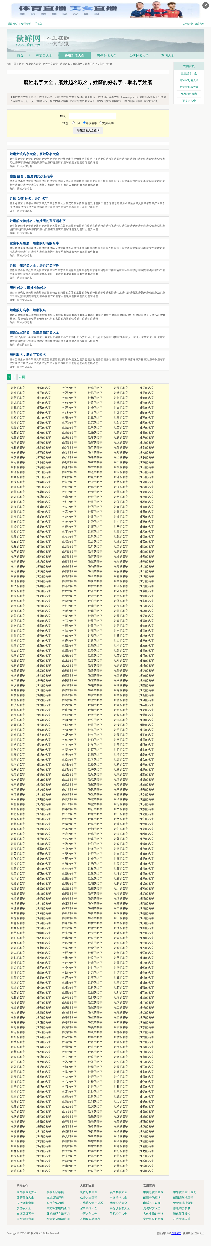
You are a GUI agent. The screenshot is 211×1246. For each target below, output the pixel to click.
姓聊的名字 (69, 943)
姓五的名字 (69, 814)
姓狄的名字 (146, 472)
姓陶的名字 (18, 412)
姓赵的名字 (18, 387)
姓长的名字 (43, 903)
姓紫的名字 (18, 913)
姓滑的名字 (95, 546)
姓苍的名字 (69, 620)
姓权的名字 (121, 715)
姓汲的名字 (43, 561)
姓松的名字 (121, 561)
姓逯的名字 (146, 715)
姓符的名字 (95, 591)
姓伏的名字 (146, 477)
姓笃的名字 (18, 1022)
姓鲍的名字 (43, 437)
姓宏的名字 (95, 1076)
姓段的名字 (18, 566)
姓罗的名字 (69, 447)
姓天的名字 (121, 888)
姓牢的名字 (69, 1126)
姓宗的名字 (43, 531)
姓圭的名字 (121, 1007)
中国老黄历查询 (153, 1192)
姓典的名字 (69, 1161)
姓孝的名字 (121, 799)
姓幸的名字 (121, 596)
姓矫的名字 (69, 1052)
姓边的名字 (121, 640)
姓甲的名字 (18, 1061)
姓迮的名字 (69, 1131)
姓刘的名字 (121, 591)
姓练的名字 (43, 819)
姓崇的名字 (95, 1121)
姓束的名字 (43, 596)
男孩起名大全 (107, 55)
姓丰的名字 (146, 705)
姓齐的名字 (69, 457)
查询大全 (167, 55)
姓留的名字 (146, 1057)
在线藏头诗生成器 (91, 1202)
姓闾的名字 (146, 1131)
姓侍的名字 (146, 1047)
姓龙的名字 (69, 596)
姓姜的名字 (43, 412)
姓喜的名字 (18, 843)
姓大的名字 (146, 1096)
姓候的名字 (69, 774)
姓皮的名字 (18, 457)
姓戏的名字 (43, 1027)
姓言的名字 (43, 749)
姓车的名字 (146, 571)
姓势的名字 (121, 967)
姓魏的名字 (146, 407)
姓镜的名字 (69, 883)
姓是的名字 (146, 1101)
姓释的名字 (18, 1151)
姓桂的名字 (146, 635)
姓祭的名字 (43, 898)
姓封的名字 (69, 556)
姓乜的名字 (43, 705)
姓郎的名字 (146, 422)
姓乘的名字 (43, 1057)
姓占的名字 (121, 1136)
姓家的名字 (43, 556)
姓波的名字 (69, 888)
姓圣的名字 (43, 1037)
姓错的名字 (121, 947)
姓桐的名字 (69, 987)
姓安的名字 (18, 452)
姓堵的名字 (95, 630)
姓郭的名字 (146, 501)
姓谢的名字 (95, 412)
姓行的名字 (95, 809)
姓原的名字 (121, 759)
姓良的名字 (43, 1161)
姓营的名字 (69, 838)
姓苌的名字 (121, 987)
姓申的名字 (43, 630)
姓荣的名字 (18, 551)
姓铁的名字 (18, 1116)
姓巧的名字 (69, 1086)
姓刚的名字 (95, 908)
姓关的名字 (43, 710)
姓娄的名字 (18, 501)
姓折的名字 (146, 863)
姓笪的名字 (69, 744)
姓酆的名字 (18, 437)
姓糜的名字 (95, 561)
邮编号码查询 (152, 1197)
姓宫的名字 (121, 581)
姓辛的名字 (121, 695)
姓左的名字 (18, 541)
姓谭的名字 (69, 625)
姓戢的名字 (121, 962)
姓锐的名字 (95, 1116)
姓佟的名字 (18, 749)
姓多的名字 (18, 1091)
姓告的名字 (43, 1121)
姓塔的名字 (121, 893)
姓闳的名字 (43, 1116)
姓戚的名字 (69, 412)
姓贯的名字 (146, 1121)
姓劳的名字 (121, 625)
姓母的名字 (121, 804)
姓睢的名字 (95, 962)
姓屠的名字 (43, 615)
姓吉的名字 (95, 541)
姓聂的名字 (95, 690)
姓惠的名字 (121, 551)
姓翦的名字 (18, 1136)
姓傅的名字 (146, 452)
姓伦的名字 (69, 799)
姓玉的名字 (43, 982)
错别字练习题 (55, 1202)
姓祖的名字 (43, 591)
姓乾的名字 (95, 1002)
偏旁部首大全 (25, 1197)
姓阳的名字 (146, 744)
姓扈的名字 (146, 640)
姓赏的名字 (121, 739)
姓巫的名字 (69, 566)
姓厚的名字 (146, 1017)
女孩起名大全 (139, 55)
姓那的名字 (18, 700)
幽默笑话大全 (118, 1202)
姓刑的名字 (43, 1012)
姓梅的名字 (18, 506)
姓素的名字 (69, 903)
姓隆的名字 (146, 685)
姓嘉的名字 (43, 918)
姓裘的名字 (69, 526)
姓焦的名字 (121, 566)
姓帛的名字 (146, 848)
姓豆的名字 (18, 853)
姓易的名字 (18, 665)
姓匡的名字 (69, 675)
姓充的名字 (43, 655)
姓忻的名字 (43, 779)
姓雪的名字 (95, 928)
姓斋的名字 (146, 1146)
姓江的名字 (69, 501)
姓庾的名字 (121, 665)
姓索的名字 (43, 610)
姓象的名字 (18, 1166)
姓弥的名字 (121, 903)
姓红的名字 (43, 715)
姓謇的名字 (121, 878)
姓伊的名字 (95, 581)
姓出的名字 (69, 938)
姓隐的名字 (146, 898)
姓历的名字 (95, 1136)
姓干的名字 (121, 526)
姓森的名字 (18, 1106)
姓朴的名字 (121, 1086)
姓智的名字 (146, 1022)
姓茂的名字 (69, 873)
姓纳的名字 (43, 759)
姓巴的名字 (146, 566)
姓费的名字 (121, 437)
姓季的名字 (43, 496)
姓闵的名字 (146, 492)
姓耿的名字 (146, 670)
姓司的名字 (146, 596)
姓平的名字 (121, 462)
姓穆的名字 (43, 467)
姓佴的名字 (69, 739)
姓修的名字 (95, 824)
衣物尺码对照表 (90, 1219)
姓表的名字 (95, 943)
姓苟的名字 (95, 1066)
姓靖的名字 (121, 1106)
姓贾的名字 (121, 496)
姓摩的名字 (43, 1076)
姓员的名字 (95, 1027)
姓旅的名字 (95, 814)
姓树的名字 (95, 987)
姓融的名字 (43, 695)
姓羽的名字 (18, 1141)
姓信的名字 (69, 824)
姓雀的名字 (95, 858)
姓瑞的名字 (43, 923)
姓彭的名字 (121, 422)
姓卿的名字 (43, 799)
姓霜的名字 (69, 928)
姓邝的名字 (69, 769)
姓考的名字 (95, 759)
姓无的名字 (95, 933)
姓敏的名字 (121, 1071)
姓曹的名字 (43, 407)
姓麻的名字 (69, 496)
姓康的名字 (95, 457)
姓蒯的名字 (69, 710)
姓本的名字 (146, 928)
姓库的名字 (69, 690)
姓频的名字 (69, 1101)
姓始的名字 (43, 893)
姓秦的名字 (146, 397)
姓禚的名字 (146, 883)
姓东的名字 (95, 680)
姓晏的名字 (95, 650)
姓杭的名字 (69, 536)
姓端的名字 (146, 1166)
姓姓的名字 (18, 943)
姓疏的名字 (69, 972)
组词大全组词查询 (58, 1219)
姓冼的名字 (43, 962)
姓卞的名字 (43, 457)
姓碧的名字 (43, 888)
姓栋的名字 (69, 1121)
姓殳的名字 (146, 680)
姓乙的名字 (69, 1061)
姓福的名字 (69, 749)
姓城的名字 (69, 764)
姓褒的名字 (146, 1116)
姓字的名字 (121, 923)
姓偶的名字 (43, 1047)
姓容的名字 (95, 660)
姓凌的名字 (69, 516)
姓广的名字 (18, 680)
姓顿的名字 (43, 952)
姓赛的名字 (43, 1052)
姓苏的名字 (146, 417)
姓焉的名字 (69, 1027)
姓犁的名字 (18, 833)
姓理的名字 (95, 799)
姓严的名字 (69, 407)
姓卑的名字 (69, 754)
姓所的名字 (146, 784)
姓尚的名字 (121, 645)
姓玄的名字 (69, 1057)
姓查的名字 (121, 710)
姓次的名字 (146, 947)
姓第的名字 (43, 784)
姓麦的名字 (18, 754)
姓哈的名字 (18, 744)
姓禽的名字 (43, 858)
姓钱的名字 (43, 387)
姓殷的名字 (43, 447)
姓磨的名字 (43, 977)
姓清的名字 (121, 754)
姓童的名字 (95, 501)
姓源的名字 (43, 943)
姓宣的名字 (95, 531)
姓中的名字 (43, 1156)
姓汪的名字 (43, 472)
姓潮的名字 (95, 883)
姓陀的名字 (146, 903)
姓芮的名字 (95, 556)
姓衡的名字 (69, 670)
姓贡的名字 (95, 625)
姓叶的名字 (95, 596)
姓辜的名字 (18, 769)
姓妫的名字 (69, 759)
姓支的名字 (18, 521)
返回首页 (13, 23)
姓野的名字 (69, 858)
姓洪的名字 (95, 536)
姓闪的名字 (69, 893)
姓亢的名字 (43, 734)
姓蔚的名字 (69, 685)
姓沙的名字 (18, 705)
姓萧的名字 (69, 467)
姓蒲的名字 (95, 606)
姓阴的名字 (146, 615)
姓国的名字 (95, 675)
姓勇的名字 (95, 819)
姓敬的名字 (43, 809)
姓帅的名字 (146, 729)
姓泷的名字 (146, 1037)
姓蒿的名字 (43, 992)
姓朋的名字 (69, 1141)
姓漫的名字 (43, 833)
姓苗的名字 (121, 427)
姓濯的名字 (121, 873)
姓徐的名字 (146, 506)
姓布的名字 (95, 848)
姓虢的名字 (95, 992)
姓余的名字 (146, 457)
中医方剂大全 (88, 1213)
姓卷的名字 (43, 957)
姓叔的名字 (69, 1037)
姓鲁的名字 (18, 427)
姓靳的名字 (18, 561)
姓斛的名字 (69, 982)
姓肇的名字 (69, 1017)
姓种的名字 (18, 962)
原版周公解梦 (181, 1208)
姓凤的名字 (146, 427)
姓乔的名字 (121, 615)
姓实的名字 (95, 1166)
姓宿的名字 (18, 606)
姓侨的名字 (69, 1170)
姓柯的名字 (43, 521)
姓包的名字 (121, 536)
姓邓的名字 (146, 531)
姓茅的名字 (121, 482)
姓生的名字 (43, 868)
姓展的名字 (95, 938)
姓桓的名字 (69, 719)
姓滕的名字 (18, 447)
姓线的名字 (18, 982)
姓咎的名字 (121, 1042)
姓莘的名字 (146, 620)
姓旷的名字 (95, 1047)
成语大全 (199, 23)
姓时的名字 (121, 452)
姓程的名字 (18, 546)
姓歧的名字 (121, 1111)
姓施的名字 (121, 402)
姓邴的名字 (69, 561)
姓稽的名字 (43, 546)
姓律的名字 (69, 1096)
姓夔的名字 (121, 685)
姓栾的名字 (43, 586)
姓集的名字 (43, 1166)
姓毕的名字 (95, 447)
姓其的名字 (95, 1156)
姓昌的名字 (69, 427)
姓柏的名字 (18, 417)
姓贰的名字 (121, 1170)
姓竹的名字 (121, 749)
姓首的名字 (121, 1027)
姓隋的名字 (69, 992)
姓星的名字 (18, 893)
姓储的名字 (146, 556)
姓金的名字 (121, 407)
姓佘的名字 (43, 739)
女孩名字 (108, 123)
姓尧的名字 (146, 789)
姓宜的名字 (121, 853)
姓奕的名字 (121, 1141)
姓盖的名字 (18, 719)
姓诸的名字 (146, 536)
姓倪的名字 (121, 442)
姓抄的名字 (95, 1091)
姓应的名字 (18, 531)
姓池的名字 (95, 615)
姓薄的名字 (121, 601)
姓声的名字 (69, 833)
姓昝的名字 (69, 521)
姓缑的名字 (18, 734)
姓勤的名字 (95, 829)
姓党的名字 (18, 625)
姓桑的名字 (121, 635)
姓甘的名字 (95, 586)
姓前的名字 (18, 1047)
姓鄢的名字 (146, 724)
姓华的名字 (95, 407)
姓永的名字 (146, 794)
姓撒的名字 (43, 1126)
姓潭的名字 (146, 878)
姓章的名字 (95, 417)
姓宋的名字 (95, 482)
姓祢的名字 (18, 1081)
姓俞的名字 (69, 432)
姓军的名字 (121, 809)
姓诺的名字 (43, 1111)
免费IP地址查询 (183, 1202)
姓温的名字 (18, 650)
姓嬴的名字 (43, 1101)
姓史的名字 (69, 437)
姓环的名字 (95, 1052)
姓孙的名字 (69, 387)
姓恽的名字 (146, 967)
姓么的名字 (69, 1081)
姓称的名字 (18, 1131)
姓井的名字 (146, 561)
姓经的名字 (18, 526)
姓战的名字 (121, 774)
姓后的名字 (146, 710)
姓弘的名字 (43, 675)
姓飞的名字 (18, 858)
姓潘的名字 (18, 422)
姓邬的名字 (146, 447)
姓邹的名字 (121, 412)
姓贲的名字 (121, 531)
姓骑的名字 (69, 863)
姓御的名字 (18, 1037)
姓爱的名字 (121, 744)
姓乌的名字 (95, 566)
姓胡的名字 (43, 516)
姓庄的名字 (69, 650)
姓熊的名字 (18, 487)
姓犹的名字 (95, 789)
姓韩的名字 (69, 397)
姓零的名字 (18, 784)
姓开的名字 (146, 764)
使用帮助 (26, 23)
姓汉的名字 (69, 819)
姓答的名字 (95, 1061)
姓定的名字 (69, 1091)
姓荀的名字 (69, 551)
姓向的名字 (121, 660)
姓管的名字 (95, 521)
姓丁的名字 (69, 531)
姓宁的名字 (146, 581)
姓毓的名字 (146, 1106)
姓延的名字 (146, 1052)
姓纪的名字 (43, 487)
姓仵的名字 (146, 1007)
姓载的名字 (95, 833)
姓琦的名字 (95, 893)
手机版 (38, 23)
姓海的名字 (95, 729)
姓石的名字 (43, 541)
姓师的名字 (18, 690)
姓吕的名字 (95, 402)
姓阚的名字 (146, 695)
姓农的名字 (146, 645)
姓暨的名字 (18, 670)
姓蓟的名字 (95, 601)
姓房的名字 (43, 526)
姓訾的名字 (95, 695)
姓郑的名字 (18, 392)
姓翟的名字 (43, 625)
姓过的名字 (43, 754)
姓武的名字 (69, 591)
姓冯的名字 (69, 392)
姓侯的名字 (18, 576)
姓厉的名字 (146, 586)
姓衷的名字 (95, 1012)
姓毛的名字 (95, 472)
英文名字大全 (118, 1192)
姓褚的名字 (121, 392)
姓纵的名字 (95, 878)
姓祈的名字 (95, 913)
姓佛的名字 (18, 908)
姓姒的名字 (95, 1141)
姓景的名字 (146, 591)
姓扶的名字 (69, 630)
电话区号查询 (152, 1202)
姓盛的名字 (43, 506)
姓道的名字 (121, 833)
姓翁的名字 (43, 551)
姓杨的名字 (95, 397)
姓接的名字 (95, 888)
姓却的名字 (69, 635)
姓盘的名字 (121, 982)
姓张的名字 (146, 402)
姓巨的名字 (43, 838)
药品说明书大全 (120, 1208)
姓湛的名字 (18, 472)
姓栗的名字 (43, 853)
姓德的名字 (95, 754)
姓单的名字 (43, 536)
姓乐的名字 (69, 452)
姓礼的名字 (18, 804)
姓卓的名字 (146, 610)
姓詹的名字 (18, 596)
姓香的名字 (69, 1151)
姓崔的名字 (69, 541)
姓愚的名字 (18, 933)
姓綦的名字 (146, 1076)
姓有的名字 (95, 734)
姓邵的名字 (146, 467)
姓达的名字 (69, 779)
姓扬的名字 (18, 918)
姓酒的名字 (18, 898)
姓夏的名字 (95, 511)
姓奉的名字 (69, 809)
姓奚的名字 (69, 422)
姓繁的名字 (18, 1111)
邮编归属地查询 (183, 1197)
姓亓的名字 (146, 824)
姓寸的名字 (146, 943)
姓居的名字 (43, 670)
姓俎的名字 (18, 1012)
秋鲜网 (34, 1233)
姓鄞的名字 (146, 774)
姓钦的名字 (43, 729)
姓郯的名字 (43, 997)
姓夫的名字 (146, 1032)
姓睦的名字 (121, 824)
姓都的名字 (121, 670)
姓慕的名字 (69, 655)
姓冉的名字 (121, 630)
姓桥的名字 (95, 923)
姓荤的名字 (95, 1146)
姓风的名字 (18, 878)
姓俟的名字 (146, 1061)
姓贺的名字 (95, 442)
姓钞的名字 (146, 843)
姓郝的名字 (121, 447)
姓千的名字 (121, 918)
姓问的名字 (18, 799)
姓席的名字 (18, 496)
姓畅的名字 (121, 1066)
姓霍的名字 (95, 516)
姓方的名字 (43, 432)
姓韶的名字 (18, 601)
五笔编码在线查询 (58, 1213)
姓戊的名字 (146, 1126)
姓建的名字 (95, 838)
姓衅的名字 (95, 1037)
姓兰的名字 (18, 873)
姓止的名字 (146, 962)
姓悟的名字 (121, 1076)
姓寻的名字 (121, 938)
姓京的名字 (69, 1156)
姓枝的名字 (95, 868)
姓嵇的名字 (43, 774)
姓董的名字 (18, 492)
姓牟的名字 (18, 739)
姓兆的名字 (43, 1071)
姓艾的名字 (43, 660)
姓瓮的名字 (146, 972)
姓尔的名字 (121, 1022)
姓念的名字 (95, 947)
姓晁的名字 (121, 690)
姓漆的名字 (121, 1131)
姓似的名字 (43, 883)
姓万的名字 (146, 516)
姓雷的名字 (69, 442)
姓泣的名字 (95, 957)
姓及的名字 (146, 838)
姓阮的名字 (95, 492)
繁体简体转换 (181, 1213)
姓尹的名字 (95, 467)
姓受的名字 (18, 1042)
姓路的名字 (146, 496)
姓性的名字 (121, 928)
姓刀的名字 (95, 972)
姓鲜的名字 (95, 853)
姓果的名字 (43, 1151)
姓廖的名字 (95, 665)
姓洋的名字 (121, 997)
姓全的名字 (95, 576)
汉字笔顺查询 (25, 1202)
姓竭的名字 (18, 1170)
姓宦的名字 (18, 660)
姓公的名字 (95, 719)
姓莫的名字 (146, 521)
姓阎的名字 (18, 655)
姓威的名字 (121, 1096)
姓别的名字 (43, 650)
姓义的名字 (43, 804)
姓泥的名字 (95, 1007)
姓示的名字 (69, 1111)
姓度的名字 (121, 1047)
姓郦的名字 (18, 635)
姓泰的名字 (18, 1146)
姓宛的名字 (18, 774)
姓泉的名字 (18, 759)
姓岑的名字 (18, 442)
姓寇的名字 (146, 675)
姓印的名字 (146, 601)
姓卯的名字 (18, 1066)
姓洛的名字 (18, 1002)
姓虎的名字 (18, 863)
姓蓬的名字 (69, 576)
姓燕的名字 (18, 645)
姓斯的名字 (43, 947)
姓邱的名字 (18, 511)
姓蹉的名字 (121, 952)
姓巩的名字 (43, 690)
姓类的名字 (43, 1066)
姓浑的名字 (18, 972)
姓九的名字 (121, 1012)
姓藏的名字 (43, 848)
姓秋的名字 (43, 581)
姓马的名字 (95, 427)
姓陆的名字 (146, 546)
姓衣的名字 (69, 848)
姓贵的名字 (95, 1131)
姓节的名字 (146, 853)
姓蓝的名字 (121, 492)
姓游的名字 (69, 715)
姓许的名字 (43, 402)
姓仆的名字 (121, 1032)
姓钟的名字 (18, 987)
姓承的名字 (43, 789)
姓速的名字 (18, 888)
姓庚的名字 (18, 1076)
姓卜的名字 (43, 462)
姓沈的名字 (43, 397)
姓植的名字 (121, 1052)
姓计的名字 (121, 477)
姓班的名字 (146, 576)
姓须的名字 (121, 705)
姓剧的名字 (69, 784)
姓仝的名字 (69, 967)
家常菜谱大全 (88, 1208)
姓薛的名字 (43, 442)
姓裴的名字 (121, 546)
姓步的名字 (95, 670)
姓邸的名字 (43, 1032)
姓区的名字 (43, 764)
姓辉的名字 (121, 794)
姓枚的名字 (69, 1106)
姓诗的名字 (95, 918)
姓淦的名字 (146, 997)
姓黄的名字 (146, 462)
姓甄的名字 (146, 551)
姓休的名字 (18, 1121)
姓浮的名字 (69, 952)
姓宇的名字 (69, 898)
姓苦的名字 (121, 1156)
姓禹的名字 (121, 472)
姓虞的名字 (121, 516)
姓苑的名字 (121, 784)
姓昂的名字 (95, 1096)
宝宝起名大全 (189, 73)
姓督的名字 (146, 719)
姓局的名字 (18, 764)
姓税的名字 (121, 1126)
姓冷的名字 (69, 695)
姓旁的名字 (121, 1121)
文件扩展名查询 (153, 1219)
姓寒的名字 (18, 928)
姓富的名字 (43, 566)
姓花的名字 (18, 432)
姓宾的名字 (95, 1151)
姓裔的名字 (18, 1057)
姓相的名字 (95, 710)
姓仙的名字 (121, 898)
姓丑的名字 (18, 1071)
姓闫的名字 (69, 724)
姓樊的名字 (18, 516)
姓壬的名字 (18, 1086)
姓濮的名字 (18, 640)
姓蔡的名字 (121, 511)
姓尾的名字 (121, 1057)
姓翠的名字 (146, 1161)
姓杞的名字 (95, 784)
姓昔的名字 (18, 1052)
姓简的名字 (43, 700)
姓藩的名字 (69, 1032)
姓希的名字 (146, 833)
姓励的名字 (146, 769)
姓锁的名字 (43, 987)
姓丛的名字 (18, 868)
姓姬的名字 (18, 630)
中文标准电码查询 (58, 1208)
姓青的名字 (146, 908)
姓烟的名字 (43, 928)
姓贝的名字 (43, 477)
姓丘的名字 (69, 804)
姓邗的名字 (18, 997)
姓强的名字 (95, 496)
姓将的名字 (18, 814)
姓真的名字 (69, 1136)
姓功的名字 (69, 1076)
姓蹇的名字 (121, 1146)
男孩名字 (91, 123)
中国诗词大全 (118, 1197)
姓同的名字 (43, 967)
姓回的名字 (146, 1086)
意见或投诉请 (169, 1233)
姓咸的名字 (69, 610)
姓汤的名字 (146, 442)
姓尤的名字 (18, 402)
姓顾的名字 (69, 462)
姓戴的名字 (43, 482)
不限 (77, 123)
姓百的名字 (95, 749)
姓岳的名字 (121, 729)
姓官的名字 (121, 848)
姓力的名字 (146, 829)
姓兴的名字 (18, 829)
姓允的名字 (43, 1061)
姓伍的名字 (121, 457)
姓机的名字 (146, 982)
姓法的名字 (95, 724)
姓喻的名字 (146, 412)
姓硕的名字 (43, 1146)
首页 (20, 55)
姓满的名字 (18, 675)
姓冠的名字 (121, 1151)
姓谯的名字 (43, 744)
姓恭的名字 (18, 809)
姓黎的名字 (69, 601)
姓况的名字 (69, 734)
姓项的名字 (121, 487)
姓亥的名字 (18, 1126)
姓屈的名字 (95, 487)
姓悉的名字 (69, 1022)
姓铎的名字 (95, 982)
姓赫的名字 (121, 1166)
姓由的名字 (146, 1042)
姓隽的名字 (95, 898)
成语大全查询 (88, 1197)
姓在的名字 (146, 1111)
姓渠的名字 (69, 878)
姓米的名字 (18, 477)
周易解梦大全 (152, 1208)
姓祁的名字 (69, 472)
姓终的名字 (146, 665)
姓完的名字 (18, 947)
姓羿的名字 (121, 556)
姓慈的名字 (146, 799)
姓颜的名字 (121, 501)
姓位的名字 (69, 794)
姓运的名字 (69, 1042)
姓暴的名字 (69, 586)
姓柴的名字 (121, 650)
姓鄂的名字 (18, 610)
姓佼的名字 (95, 1057)
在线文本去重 (181, 1219)
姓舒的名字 (69, 487)
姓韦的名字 (43, 427)
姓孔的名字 (18, 407)
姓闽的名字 (43, 824)
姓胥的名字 (18, 620)
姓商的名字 (146, 734)
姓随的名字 (69, 1066)
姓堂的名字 (95, 804)
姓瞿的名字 (146, 650)
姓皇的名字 (95, 1170)
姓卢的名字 (121, 521)
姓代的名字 (43, 1131)
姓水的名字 (43, 417)
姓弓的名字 (18, 571)
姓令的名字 (43, 814)
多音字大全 (24, 1208)
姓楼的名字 (95, 764)
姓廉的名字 (146, 437)
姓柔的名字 (121, 908)
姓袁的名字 (121, 432)
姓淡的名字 (146, 893)
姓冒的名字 (18, 1096)
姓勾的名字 (146, 690)
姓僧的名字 (18, 903)
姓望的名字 (18, 838)
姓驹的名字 (95, 863)
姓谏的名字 (121, 1116)
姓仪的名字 (146, 804)
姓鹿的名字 (121, 858)
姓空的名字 (95, 700)
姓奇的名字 (69, 908)
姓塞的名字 (95, 1042)
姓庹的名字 (95, 977)
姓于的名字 (95, 452)
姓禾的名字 (95, 1111)
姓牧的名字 (43, 571)
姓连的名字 (95, 655)
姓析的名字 (69, 913)
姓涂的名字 (18, 729)
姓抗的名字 (43, 1081)
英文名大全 (44, 55)
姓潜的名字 (69, 957)
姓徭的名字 (43, 1007)
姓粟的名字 (69, 853)
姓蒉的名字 (18, 977)
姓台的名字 (146, 759)
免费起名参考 (189, 93)
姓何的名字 (69, 402)
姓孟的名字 (95, 462)
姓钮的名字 (121, 541)
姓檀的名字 (146, 868)
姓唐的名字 (95, 437)
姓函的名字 (18, 1161)
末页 (22, 377)
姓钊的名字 (95, 1101)
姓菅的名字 (146, 987)
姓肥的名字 (146, 858)
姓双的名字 (95, 620)
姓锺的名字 (121, 506)
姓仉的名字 (121, 719)
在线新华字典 (55, 1192)
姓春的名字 (146, 873)
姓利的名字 (43, 685)
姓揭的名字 (121, 913)
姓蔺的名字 (18, 615)
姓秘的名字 (146, 1141)
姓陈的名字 (95, 392)
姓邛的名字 (146, 992)
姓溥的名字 (69, 918)
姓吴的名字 (146, 387)
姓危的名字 (43, 501)
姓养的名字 (69, 705)
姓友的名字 (121, 1061)
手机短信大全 (118, 1213)
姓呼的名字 (18, 1101)
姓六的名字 (18, 779)
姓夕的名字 (18, 1156)
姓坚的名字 (121, 819)
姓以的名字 (43, 1086)
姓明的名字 (69, 477)
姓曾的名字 (121, 700)
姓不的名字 (43, 938)
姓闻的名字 (121, 620)
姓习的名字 (146, 655)
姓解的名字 (146, 526)
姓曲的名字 (146, 749)
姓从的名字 (146, 606)
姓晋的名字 (18, 724)
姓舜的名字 (18, 794)
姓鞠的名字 (95, 705)
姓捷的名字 (95, 1071)
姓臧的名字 (95, 477)
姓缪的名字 (95, 526)
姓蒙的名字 (69, 615)
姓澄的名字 (18, 883)
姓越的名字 (95, 685)
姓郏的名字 (69, 645)
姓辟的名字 (95, 1161)
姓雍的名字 (43, 635)
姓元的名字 (18, 462)
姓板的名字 (69, 923)
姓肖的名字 (146, 957)
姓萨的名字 (95, 769)
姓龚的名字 (146, 541)
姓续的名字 (95, 779)
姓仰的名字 (18, 581)
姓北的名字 (18, 824)
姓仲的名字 (69, 581)
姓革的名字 (69, 829)
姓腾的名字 (121, 883)
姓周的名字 (121, 387)
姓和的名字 (18, 467)
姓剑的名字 (121, 992)
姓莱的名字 (121, 1081)
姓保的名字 (146, 1091)
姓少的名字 (146, 923)
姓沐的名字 (95, 873)
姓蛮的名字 (18, 1007)
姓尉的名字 (146, 814)
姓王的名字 (43, 392)
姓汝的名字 (121, 724)
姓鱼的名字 (69, 660)
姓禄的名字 (43, 680)
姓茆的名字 (18, 992)
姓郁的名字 (18, 536)
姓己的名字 (121, 957)
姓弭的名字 (121, 972)
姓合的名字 (18, 1017)
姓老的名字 (146, 754)
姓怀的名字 (69, 606)
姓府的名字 (18, 1032)
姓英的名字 (43, 873)
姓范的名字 (95, 422)
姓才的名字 (121, 933)
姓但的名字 (95, 1086)
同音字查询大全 (27, 1192)
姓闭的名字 (146, 933)
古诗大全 (188, 23)
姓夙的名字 (69, 947)
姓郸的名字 (69, 997)
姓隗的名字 (69, 571)
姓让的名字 (43, 794)
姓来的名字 (43, 1091)
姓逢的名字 (146, 625)
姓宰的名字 (146, 630)
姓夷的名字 (69, 1007)
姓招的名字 (121, 779)
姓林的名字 (69, 506)
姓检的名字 (69, 868)
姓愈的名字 (69, 1146)
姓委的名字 (121, 1101)
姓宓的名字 (43, 576)
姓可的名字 (18, 1027)
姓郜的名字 (43, 601)
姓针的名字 (146, 977)
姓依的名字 (121, 789)
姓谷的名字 (121, 571)
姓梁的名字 (43, 492)
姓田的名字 (146, 511)
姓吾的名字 (146, 938)
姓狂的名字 (121, 1161)
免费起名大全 (74, 55)
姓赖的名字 (121, 610)
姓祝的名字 (146, 487)
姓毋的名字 (146, 700)
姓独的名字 (146, 918)
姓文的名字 (121, 675)
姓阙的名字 (69, 680)
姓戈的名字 (69, 665)
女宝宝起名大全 (189, 87)
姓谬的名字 (146, 952)
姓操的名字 (18, 819)
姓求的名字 (43, 1141)
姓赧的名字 (95, 952)
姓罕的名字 (43, 1002)
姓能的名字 (43, 620)
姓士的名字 (121, 814)
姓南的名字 (146, 888)
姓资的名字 (43, 1017)
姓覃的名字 (43, 769)
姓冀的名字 (43, 645)
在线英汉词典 (25, 1213)
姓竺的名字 (95, 715)
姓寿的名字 (69, 640)
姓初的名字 (121, 764)
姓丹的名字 (121, 943)
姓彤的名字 (43, 1170)
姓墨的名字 (146, 739)
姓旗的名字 (146, 809)
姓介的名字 (69, 789)
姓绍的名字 (43, 1106)
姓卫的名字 (146, 392)
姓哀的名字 (69, 1012)
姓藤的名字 (121, 868)
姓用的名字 (146, 1136)
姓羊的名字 (95, 551)
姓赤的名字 (43, 913)
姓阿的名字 (95, 903)
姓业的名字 (95, 1017)
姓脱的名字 (18, 957)
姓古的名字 (146, 660)
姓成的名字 (18, 482)
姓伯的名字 (95, 739)
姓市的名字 (18, 789)
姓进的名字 (43, 1022)
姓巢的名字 (18, 710)
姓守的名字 (146, 819)
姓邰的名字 (121, 606)
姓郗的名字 (121, 576)
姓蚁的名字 (18, 967)
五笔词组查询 (25, 1219)
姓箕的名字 (121, 977)
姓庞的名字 (146, 482)
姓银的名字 (121, 843)
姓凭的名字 (95, 1022)
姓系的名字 (121, 1091)
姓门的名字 (95, 843)
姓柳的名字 (146, 432)
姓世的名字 (95, 967)
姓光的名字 (95, 794)
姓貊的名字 (43, 863)
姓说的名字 (18, 952)
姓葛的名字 (43, 422)
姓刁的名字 (95, 506)
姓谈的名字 (69, 482)
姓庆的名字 (43, 843)
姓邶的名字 (95, 997)
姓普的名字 (121, 838)
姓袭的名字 (121, 1037)
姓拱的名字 (69, 1071)
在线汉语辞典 (55, 1197)
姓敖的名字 (18, 695)
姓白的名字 (43, 606)
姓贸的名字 (121, 829)
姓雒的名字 (146, 1170)
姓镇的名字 (95, 1032)
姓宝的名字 (18, 848)
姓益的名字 (43, 719)
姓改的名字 (43, 829)
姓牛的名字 (43, 640)
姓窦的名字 (69, 417)
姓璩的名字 (95, 635)
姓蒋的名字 (18, 397)
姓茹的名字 (121, 655)
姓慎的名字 (43, 665)
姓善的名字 (146, 913)
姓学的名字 (43, 933)
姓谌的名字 (146, 779)
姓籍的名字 (95, 610)
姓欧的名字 (121, 680)
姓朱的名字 (121, 397)
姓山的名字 (95, 571)
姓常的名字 (43, 452)
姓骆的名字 (43, 511)
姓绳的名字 (69, 977)
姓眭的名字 (69, 962)
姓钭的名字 (121, 586)
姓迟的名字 (95, 774)
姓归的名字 (69, 729)
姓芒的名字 (146, 1156)
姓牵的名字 (43, 972)
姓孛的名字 (121, 1002)
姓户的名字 (18, 938)
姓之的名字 (146, 1151)
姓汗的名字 (146, 1002)
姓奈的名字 (43, 878)
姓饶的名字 (69, 700)
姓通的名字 (95, 640)
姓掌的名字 (146, 1027)
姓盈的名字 (69, 843)
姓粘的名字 (121, 769)
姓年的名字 (95, 744)
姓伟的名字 (43, 1096)
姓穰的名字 (43, 1136)
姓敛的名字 (43, 1042)
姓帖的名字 (69, 1002)
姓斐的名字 (18, 923)
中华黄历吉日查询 (184, 1192)
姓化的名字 (146, 1081)
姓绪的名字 (95, 1126)
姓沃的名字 (18, 685)
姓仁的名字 (121, 1017)
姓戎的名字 (18, 591)
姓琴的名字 (121, 734)
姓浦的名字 (95, 645)
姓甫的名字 (69, 1166)
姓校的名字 (95, 1081)
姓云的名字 (121, 417)
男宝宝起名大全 (189, 80)
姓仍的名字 (146, 1012)
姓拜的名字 (43, 908)
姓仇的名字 (18, 586)
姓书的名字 (69, 933)
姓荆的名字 (18, 715)
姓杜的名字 (69, 492)
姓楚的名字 (43, 724)
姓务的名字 (146, 1071)
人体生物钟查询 (153, 1213)
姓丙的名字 (146, 1066)
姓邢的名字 (69, 546)
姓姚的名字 (121, 467)
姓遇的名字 (69, 1047)
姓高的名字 (69, 511)
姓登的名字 (121, 863)
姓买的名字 (95, 1106)
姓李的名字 (95, 387)
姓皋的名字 (69, 1116)
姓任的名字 (95, 432)
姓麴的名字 (18, 556)
